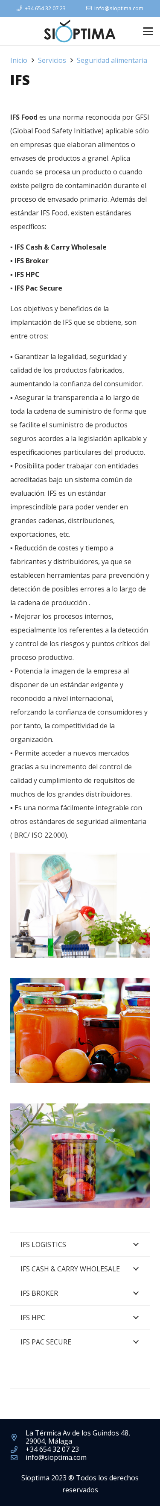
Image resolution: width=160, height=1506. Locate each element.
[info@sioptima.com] (18, 1457)
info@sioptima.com (56, 1457)
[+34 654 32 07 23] (18, 1449)
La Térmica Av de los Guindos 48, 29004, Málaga (78, 1437)
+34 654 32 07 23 (52, 1449)
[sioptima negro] (80, 31)
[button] (148, 31)
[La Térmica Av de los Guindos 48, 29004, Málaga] (18, 1437)
